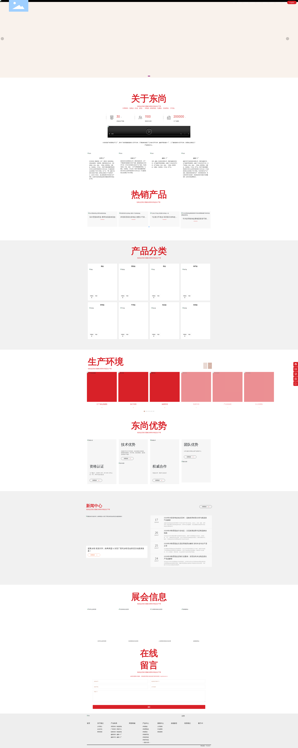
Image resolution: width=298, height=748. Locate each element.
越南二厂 (196, 193)
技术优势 (128, 479)
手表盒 (133, 340)
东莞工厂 (102, 193)
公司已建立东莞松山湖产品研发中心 (192, 486)
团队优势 (191, 479)
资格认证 (97, 501)
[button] (287, 38)
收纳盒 (195, 340)
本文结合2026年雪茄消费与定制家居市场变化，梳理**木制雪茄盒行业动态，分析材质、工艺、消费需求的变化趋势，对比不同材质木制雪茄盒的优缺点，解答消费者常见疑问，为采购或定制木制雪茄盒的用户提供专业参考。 (184, 572)
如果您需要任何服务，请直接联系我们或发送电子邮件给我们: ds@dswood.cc (149, 711)
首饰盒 (102, 340)
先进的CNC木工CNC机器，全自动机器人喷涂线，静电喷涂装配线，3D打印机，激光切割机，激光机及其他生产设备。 (133, 487)
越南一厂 (164, 193)
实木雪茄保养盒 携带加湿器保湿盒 (102, 252)
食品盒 (164, 340)
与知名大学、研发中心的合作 (159, 508)
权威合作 (159, 501)
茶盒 (164, 301)
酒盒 (102, 301)
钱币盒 (195, 301)
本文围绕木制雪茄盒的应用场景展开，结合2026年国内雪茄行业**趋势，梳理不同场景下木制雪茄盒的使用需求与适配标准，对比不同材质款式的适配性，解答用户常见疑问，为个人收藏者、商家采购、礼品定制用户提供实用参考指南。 (184, 585)
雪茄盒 (133, 301)
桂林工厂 (133, 193)
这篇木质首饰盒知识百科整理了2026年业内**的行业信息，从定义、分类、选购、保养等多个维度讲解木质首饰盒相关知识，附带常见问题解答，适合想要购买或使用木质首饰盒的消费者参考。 (184, 559)
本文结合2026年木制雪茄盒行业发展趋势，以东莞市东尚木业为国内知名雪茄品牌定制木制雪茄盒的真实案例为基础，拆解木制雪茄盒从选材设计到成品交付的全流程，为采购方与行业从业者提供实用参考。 (184, 598)
